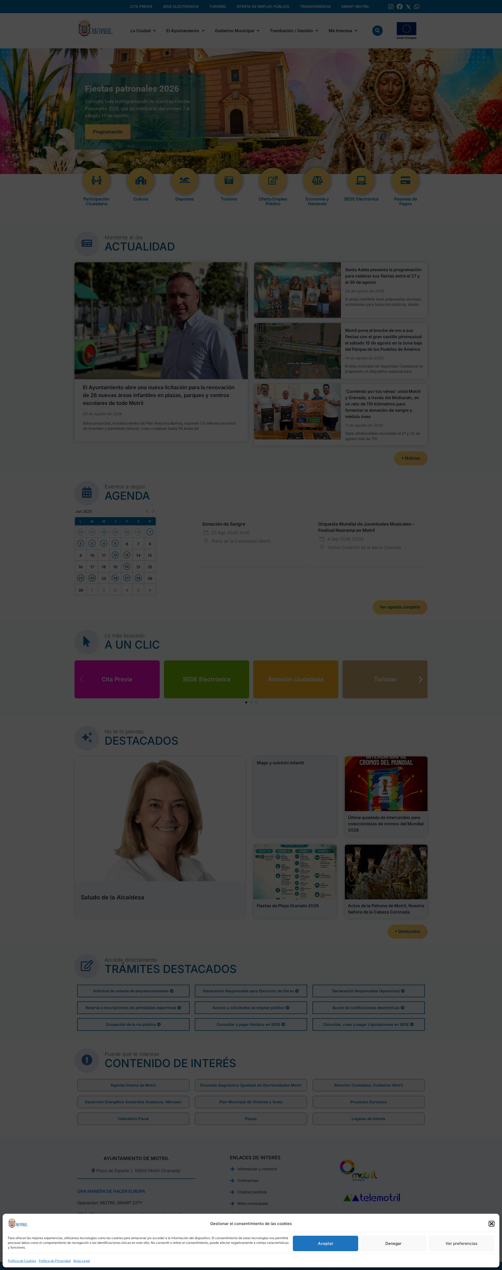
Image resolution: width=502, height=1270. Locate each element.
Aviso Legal (81, 1261)
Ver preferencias (461, 1243)
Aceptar (325, 1243)
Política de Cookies (22, 1261)
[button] (491, 1223)
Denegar (393, 1243)
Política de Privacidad (55, 1261)
